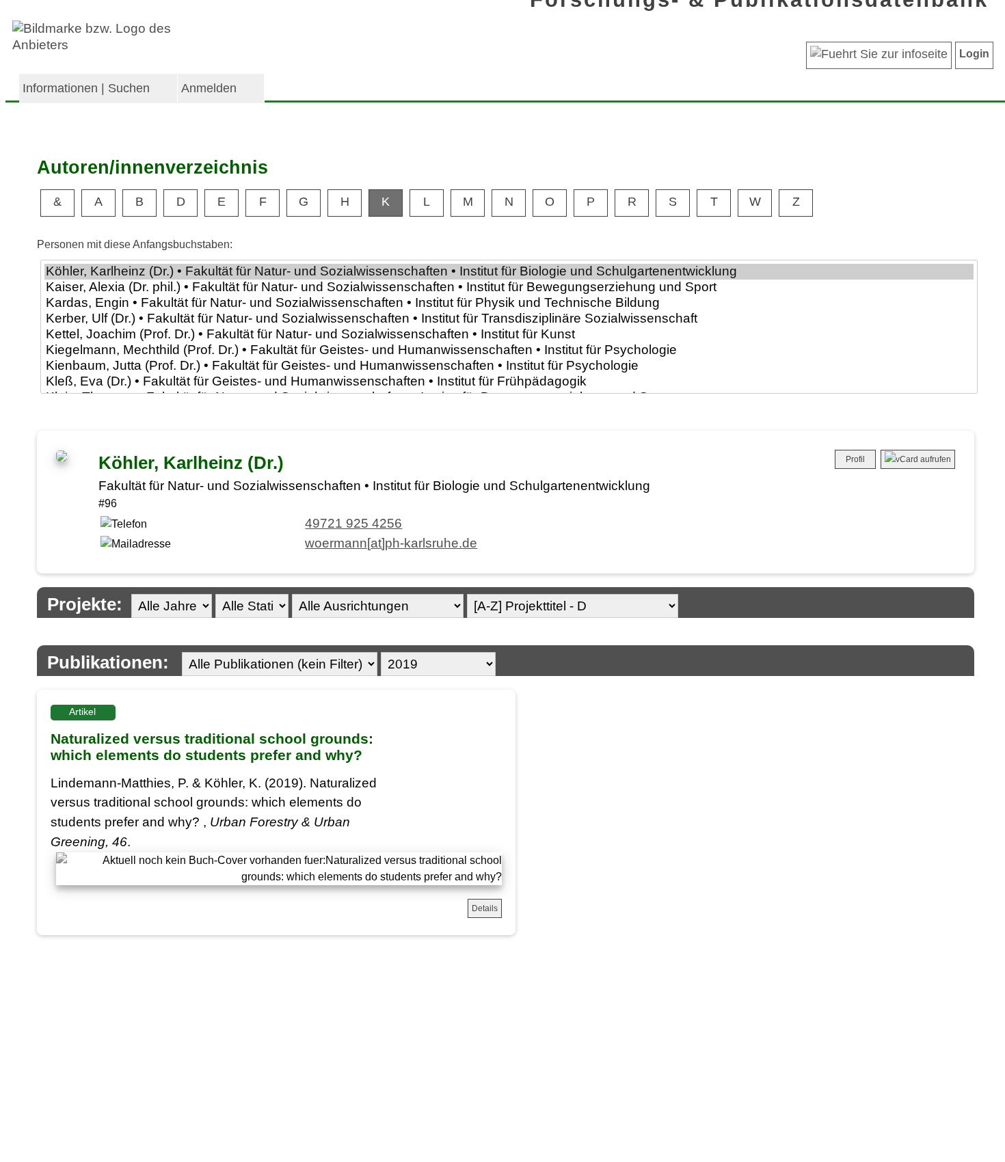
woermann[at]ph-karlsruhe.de (391, 543)
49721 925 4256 (353, 523)
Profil (855, 459)
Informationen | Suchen (86, 88)
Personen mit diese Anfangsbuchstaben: (134, 244)
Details (485, 908)
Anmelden (209, 88)
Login (974, 53)
